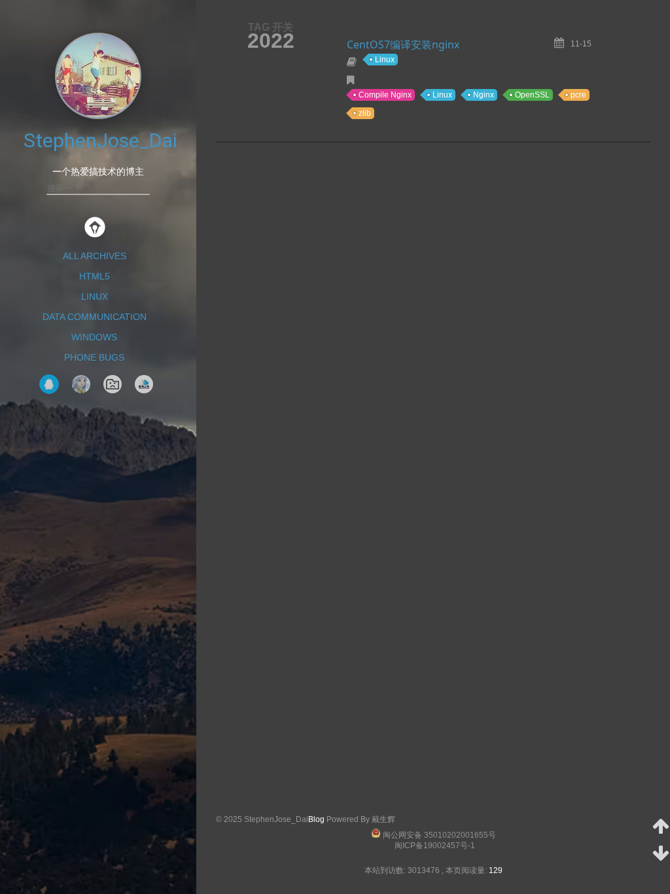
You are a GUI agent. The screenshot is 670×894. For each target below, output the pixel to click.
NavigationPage (112, 384)
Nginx (483, 94)
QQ (49, 384)
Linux (94, 296)
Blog (316, 819)
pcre (578, 94)
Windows (94, 337)
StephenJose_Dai (100, 140)
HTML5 (94, 276)
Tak (81, 384)
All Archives (94, 256)
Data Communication (95, 317)
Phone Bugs (94, 357)
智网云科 (144, 384)
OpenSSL (532, 94)
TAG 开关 (270, 27)
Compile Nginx (385, 94)
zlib (365, 113)
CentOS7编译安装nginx (403, 44)
